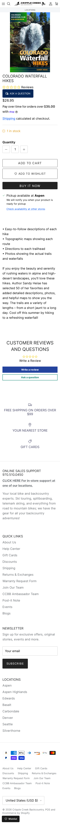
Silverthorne (11, 731)
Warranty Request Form (19, 581)
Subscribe (15, 663)
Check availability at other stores (25, 208)
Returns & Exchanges (17, 574)
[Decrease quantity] (6, 149)
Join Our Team (13, 587)
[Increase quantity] (24, 149)
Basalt (6, 705)
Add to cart (30, 163)
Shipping (8, 118)
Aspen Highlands (14, 692)
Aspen (7, 685)
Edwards (8, 698)
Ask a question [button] (30, 377)
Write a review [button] (30, 369)
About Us (9, 542)
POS (47, 809)
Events (7, 607)
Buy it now (30, 186)
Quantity (8, 142)
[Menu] (3, 3)
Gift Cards (9, 555)
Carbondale (10, 711)
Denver (7, 718)
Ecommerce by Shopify (16, 812)
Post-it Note (11, 600)
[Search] (10, 3)
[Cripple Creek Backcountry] (30, 4)
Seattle (7, 724)
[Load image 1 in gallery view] (30, 42)
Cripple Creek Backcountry (28, 809)
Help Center (11, 549)
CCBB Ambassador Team (20, 594)
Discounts (9, 562)
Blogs (6, 613)
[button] (11, 87)
